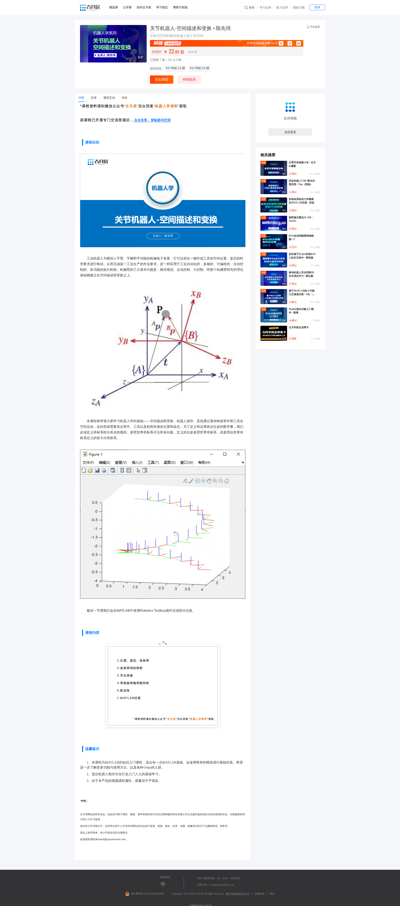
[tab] (81, 98)
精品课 (113, 7)
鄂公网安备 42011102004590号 (147, 893)
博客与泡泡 (180, 7)
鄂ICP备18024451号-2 (237, 893)
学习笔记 (162, 7)
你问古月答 (144, 7)
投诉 (272, 893)
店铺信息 (260, 893)
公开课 (127, 7)
